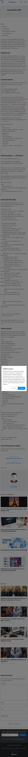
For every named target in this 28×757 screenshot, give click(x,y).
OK (21, 388)
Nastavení (14, 388)
